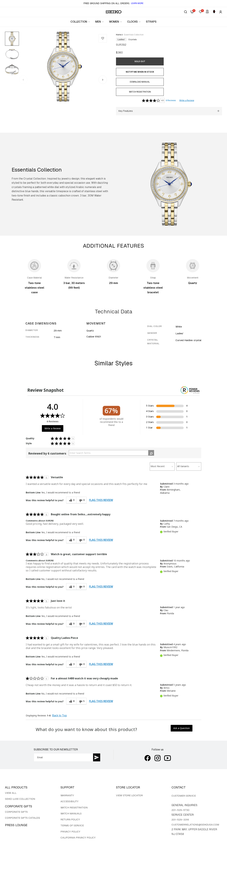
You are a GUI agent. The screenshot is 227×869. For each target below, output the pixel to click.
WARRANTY (67, 795)
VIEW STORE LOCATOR (129, 795)
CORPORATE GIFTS (16, 811)
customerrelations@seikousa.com (195, 824)
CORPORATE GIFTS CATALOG (22, 817)
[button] (103, 38)
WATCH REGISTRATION (74, 807)
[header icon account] (220, 12)
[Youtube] (167, 758)
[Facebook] (147, 758)
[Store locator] (207, 12)
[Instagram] (157, 758)
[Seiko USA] (113, 11)
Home (118, 34)
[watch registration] (214, 12)
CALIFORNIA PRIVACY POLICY (78, 837)
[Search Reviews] (151, 453)
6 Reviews (171, 100)
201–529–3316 (180, 819)
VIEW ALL (10, 792)
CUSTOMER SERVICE (183, 795)
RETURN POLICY (70, 819)
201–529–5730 (180, 810)
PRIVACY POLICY (70, 831)
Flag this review (101, 500)
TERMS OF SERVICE (72, 825)
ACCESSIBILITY (69, 801)
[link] (80, 22)
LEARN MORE (137, 3)
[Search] (185, 12)
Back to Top (59, 715)
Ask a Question (181, 728)
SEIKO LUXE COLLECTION (20, 798)
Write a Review (186, 100)
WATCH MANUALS (71, 813)
